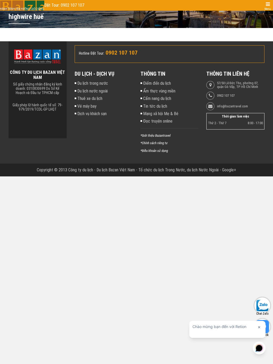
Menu (267, 8)
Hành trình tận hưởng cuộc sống (22, 8)
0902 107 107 (226, 96)
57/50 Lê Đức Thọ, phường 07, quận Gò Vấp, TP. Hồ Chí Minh (237, 85)
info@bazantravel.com (232, 106)
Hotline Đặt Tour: (91, 53)
